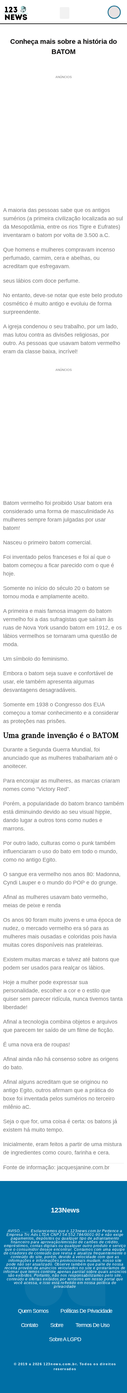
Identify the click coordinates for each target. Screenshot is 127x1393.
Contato (29, 1325)
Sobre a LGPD (65, 1339)
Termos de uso (92, 1325)
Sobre (56, 1325)
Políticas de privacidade (86, 1311)
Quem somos (33, 1311)
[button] (65, 13)
